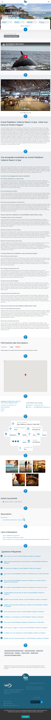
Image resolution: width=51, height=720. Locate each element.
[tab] (5, 17)
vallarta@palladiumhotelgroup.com (42, 407)
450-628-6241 (8, 701)
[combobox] (6, 23)
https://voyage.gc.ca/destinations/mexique (13, 537)
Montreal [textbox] (4, 22)
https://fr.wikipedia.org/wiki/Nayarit (11, 535)
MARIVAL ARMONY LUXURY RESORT (13, 501)
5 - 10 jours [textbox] (41, 22)
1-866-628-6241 (9, 703)
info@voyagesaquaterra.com (12, 705)
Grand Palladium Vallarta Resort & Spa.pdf (13, 519)
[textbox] (17, 22)
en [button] (50, 1)
